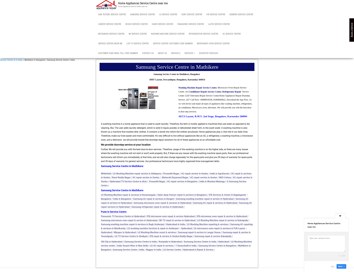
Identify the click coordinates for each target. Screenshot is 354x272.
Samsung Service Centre (142, 14)
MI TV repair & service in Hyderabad (177, 220)
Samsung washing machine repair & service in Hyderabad (205, 199)
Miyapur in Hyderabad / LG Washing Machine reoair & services (145, 232)
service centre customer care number (173, 43)
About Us (162, 53)
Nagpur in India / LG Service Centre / (164, 249)
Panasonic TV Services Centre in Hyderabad (123, 216)
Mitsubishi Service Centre (111, 34)
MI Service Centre (138, 34)
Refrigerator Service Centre (203, 34)
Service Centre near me (110, 43)
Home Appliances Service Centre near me (143, 3)
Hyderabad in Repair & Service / (199, 249)
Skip (332, 266)
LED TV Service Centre (138, 43)
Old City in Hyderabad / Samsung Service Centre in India (129, 241)
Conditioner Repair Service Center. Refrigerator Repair (215, 91)
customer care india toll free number (118, 53)
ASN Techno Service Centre (112, 14)
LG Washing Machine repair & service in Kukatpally (222, 220)
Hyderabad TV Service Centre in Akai (128, 181)
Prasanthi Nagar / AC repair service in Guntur (185, 173)
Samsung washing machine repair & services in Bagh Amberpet (132, 224)
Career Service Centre (109, 24)
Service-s (175, 53)
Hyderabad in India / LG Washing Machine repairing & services (197, 224)
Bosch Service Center (136, 24)
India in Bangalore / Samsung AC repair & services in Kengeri (143, 199)
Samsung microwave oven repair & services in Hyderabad (162, 203)
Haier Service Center (162, 24)
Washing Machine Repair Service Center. (197, 87)
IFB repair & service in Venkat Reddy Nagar (171, 236)
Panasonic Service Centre (190, 24)
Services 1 (189, 53)
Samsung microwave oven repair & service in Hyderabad (129, 220)
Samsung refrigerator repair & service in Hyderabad (157, 207)
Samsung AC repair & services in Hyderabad (215, 203)
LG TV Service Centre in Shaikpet (131, 236)
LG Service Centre (168, 14)
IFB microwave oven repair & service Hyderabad (171, 216)
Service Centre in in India (11, 60)
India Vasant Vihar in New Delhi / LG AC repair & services (145, 245)
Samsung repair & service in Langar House (199, 232)
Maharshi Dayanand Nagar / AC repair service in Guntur (189, 177)
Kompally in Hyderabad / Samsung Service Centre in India (187, 241)
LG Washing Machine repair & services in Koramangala (128, 195)
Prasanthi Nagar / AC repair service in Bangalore (173, 181)
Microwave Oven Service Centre (213, 43)
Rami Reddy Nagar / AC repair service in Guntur (135, 177)
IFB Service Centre (215, 14)
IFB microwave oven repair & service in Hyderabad (222, 216)
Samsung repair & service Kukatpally (213, 236)
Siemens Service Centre (241, 14)
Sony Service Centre (191, 14)
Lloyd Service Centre (219, 24)
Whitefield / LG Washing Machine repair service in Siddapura (131, 173)
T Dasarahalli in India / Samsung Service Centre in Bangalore (205, 245)
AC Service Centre (231, 34)
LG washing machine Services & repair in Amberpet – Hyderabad (159, 228)
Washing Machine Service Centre (168, 34)
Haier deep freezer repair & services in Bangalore (182, 195)
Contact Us (148, 53)
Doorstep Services (208, 53)
